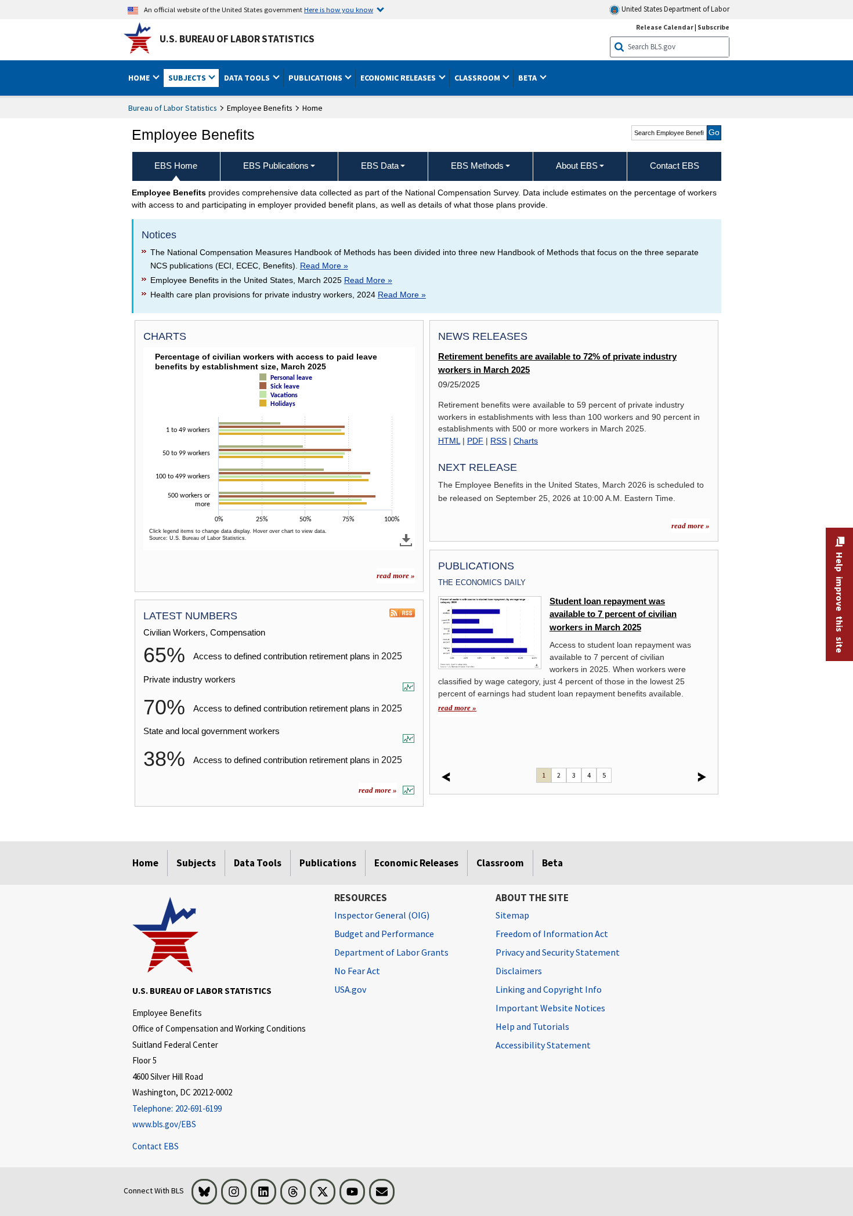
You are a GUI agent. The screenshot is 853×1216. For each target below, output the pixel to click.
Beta (552, 862)
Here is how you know (338, 9)
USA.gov (350, 989)
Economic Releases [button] (399, 77)
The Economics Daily (482, 582)
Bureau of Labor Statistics (172, 108)
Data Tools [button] (248, 77)
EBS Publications (276, 165)
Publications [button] (316, 77)
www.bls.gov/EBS (164, 1124)
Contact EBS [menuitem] (674, 165)
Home (145, 862)
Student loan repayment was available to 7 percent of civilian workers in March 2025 (613, 614)
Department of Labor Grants (391, 952)
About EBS (577, 165)
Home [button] (139, 77)
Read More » (324, 265)
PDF (475, 440)
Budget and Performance (384, 933)
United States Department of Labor (674, 9)
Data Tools (257, 862)
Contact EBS (155, 1146)
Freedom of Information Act (552, 933)
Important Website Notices (550, 1008)
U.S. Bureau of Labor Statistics (237, 38)
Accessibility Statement (543, 1045)
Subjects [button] (188, 77)
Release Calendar (664, 27)
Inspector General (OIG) (381, 915)
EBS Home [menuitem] (175, 165)
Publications (327, 862)
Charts (526, 440)
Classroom (500, 862)
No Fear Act (357, 971)
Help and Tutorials (532, 1026)
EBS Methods (477, 165)
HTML (449, 440)
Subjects (196, 862)
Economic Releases (416, 862)
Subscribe (713, 27)
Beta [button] (528, 77)
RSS (498, 440)
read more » (396, 575)
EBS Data (380, 165)
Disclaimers (519, 971)
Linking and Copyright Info (549, 989)
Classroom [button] (478, 77)
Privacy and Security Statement (558, 952)
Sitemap (512, 915)
